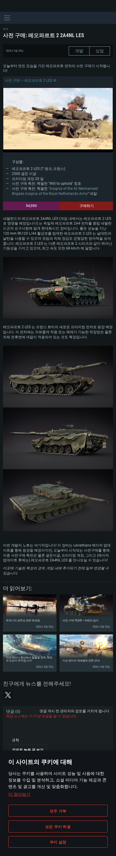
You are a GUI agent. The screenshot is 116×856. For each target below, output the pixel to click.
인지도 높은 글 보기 (27, 750)
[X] (8, 695)
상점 (99, 50)
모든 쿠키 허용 (58, 826)
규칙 (15, 740)
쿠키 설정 (58, 842)
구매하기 (86, 206)
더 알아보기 (19, 794)
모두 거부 (58, 811)
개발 (79, 50)
